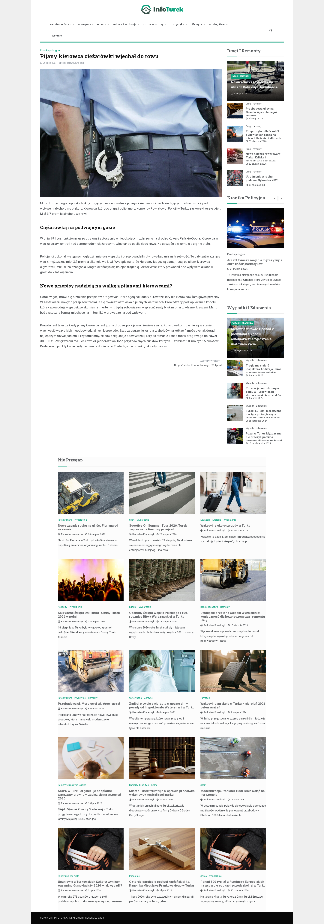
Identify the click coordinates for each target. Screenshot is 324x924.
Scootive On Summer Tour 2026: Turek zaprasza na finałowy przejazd (158, 527)
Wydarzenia (80, 520)
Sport (163, 24)
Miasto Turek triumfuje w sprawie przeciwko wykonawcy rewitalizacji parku (162, 792)
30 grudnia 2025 (257, 185)
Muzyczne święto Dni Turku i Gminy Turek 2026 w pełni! (89, 614)
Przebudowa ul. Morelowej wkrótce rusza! (89, 703)
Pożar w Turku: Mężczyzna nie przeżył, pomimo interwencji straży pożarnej (264, 437)
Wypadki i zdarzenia (242, 323)
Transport (84, 24)
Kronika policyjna (50, 50)
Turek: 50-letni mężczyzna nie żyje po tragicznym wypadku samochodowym (263, 414)
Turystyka (177, 24)
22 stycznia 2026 (258, 164)
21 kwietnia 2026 (239, 269)
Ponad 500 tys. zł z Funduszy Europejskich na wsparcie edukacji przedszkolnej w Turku (233, 883)
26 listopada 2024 (258, 420)
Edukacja (205, 520)
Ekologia (216, 520)
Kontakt (57, 35)
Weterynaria (135, 698)
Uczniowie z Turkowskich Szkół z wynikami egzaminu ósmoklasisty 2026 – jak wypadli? (90, 883)
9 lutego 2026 (256, 118)
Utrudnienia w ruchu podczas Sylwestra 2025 (262, 178)
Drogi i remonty (240, 76)
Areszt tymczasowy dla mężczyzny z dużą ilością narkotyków (254, 262)
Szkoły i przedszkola (68, 876)
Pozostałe (134, 876)
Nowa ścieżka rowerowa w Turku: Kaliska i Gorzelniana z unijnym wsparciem (263, 159)
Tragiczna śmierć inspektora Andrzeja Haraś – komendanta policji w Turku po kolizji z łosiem (263, 371)
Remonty (225, 607)
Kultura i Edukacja (124, 24)
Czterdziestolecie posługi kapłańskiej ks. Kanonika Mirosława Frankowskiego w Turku (161, 883)
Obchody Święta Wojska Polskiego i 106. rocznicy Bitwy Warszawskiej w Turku (158, 614)
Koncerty (62, 607)
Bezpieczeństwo (60, 24)
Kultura (132, 607)
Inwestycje (80, 698)
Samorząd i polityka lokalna (72, 785)
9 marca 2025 (256, 375)
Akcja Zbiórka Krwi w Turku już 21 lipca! (197, 365)
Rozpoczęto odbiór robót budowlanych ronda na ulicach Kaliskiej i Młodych (263, 135)
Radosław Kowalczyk (73, 63)
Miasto (101, 24)
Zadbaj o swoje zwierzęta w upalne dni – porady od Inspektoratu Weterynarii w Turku (161, 705)
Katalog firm (216, 24)
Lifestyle (196, 24)
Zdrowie (148, 24)
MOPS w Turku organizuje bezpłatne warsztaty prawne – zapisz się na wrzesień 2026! (89, 794)
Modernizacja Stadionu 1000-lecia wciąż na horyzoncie (232, 792)
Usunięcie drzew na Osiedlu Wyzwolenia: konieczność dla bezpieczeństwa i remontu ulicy (232, 616)
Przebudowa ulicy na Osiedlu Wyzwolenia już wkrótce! (261, 112)
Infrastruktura (65, 520)
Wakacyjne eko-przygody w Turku (225, 525)
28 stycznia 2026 (258, 141)
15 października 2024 (260, 443)
